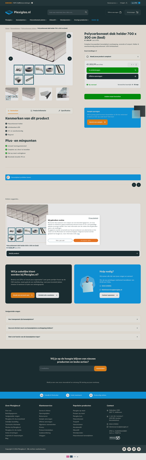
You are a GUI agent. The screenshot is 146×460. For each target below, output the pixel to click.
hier (78, 234)
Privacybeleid (93, 218)
